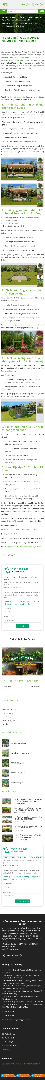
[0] (41, 11)
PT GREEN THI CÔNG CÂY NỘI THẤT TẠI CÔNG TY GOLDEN (28, 827)
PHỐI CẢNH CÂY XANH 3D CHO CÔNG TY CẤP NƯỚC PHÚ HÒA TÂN (28, 800)
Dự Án (5, 724)
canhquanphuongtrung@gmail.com (17, 1020)
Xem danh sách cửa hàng (13, 587)
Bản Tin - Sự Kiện (9, 721)
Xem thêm (7, 687)
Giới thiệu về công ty (9, 1034)
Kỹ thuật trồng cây (9, 709)
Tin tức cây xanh (9, 713)
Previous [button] (2, 667)
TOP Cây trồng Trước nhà (20, 773)
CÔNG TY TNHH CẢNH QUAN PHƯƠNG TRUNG (22, 1064)
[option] (22, 667)
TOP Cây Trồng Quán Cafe (20, 753)
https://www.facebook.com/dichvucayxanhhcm (24, 547)
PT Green (33, 57)
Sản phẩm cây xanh (9, 1042)
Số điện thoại (8, 617)
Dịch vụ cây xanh (8, 1038)
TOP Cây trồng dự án (18, 783)
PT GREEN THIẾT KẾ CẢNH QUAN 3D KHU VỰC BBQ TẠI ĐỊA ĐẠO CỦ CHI (20, 39)
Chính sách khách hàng (10, 1046)
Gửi (22, 626)
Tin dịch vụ (7, 717)
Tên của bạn (8, 608)
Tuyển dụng (6, 1050)
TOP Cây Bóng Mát (17, 763)
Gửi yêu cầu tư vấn (22, 901)
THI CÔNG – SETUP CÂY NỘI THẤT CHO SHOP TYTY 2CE (28, 836)
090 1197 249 (20, 569)
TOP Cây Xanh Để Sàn (18, 743)
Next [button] (43, 667)
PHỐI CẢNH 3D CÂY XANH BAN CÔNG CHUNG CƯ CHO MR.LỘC (28, 818)
